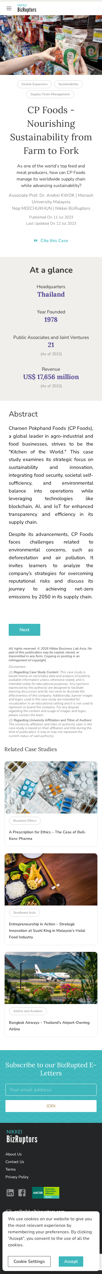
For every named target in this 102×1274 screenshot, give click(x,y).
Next (24, 630)
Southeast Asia (24, 912)
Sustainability (68, 84)
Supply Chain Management (50, 94)
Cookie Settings (29, 1262)
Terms (10, 1169)
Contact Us (14, 1161)
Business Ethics (24, 820)
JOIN (51, 1106)
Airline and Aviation (27, 1011)
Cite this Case (54, 241)
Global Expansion (34, 84)
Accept (71, 1262)
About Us (13, 1154)
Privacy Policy (17, 1177)
